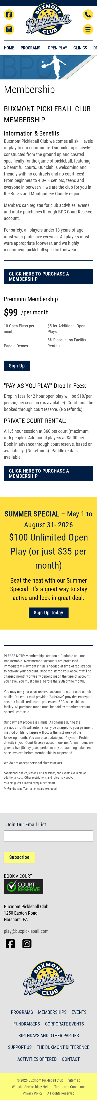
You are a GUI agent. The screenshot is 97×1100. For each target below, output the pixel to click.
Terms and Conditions (69, 1087)
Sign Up (17, 365)
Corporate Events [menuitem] (64, 1024)
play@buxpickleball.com (26, 931)
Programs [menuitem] (22, 1012)
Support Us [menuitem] (20, 1047)
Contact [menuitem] (71, 1059)
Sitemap (74, 1080)
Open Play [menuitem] (57, 47)
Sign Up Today (48, 612)
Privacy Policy (32, 1093)
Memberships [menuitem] (52, 1012)
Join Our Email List (26, 824)
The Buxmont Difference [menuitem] (63, 1047)
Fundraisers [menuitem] (26, 1024)
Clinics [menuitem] (80, 47)
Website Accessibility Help (30, 1087)
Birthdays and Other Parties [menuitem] (48, 1035)
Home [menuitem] (9, 47)
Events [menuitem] (79, 1012)
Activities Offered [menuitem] (37, 1059)
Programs (30, 47)
